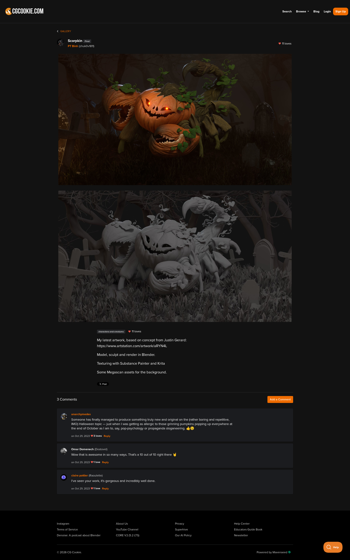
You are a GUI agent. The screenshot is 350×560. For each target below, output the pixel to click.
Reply (107, 436)
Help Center (242, 524)
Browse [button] (301, 11)
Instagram (63, 524)
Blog (316, 11)
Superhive (181, 529)
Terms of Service (67, 529)
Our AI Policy (183, 535)
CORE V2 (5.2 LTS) (127, 535)
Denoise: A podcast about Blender (78, 535)
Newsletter (241, 535)
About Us (122, 524)
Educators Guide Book (248, 529)
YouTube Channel (127, 529)
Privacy (179, 524)
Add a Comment (280, 399)
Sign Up (340, 11)
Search (287, 11)
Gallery (65, 31)
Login (327, 11)
